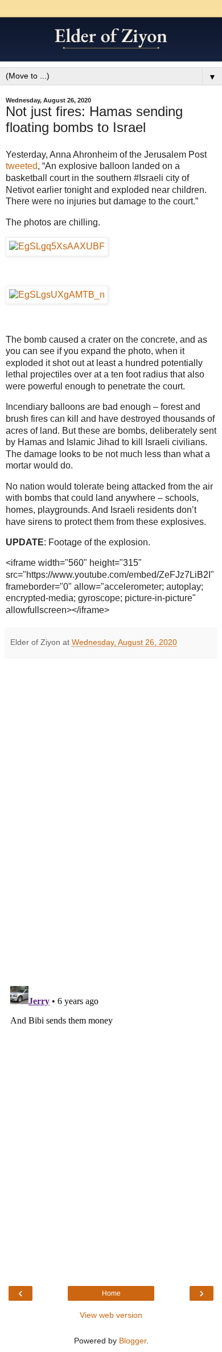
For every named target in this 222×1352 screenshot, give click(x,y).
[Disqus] (111, 818)
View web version (111, 1315)
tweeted (22, 166)
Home (111, 1293)
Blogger (132, 1340)
